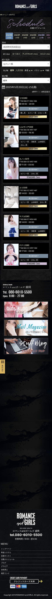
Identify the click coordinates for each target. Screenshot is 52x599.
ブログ (3, 563)
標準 (12, 70)
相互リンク (5, 573)
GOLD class (45, 54)
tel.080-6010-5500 (26, 535)
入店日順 (19, 70)
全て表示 (16, 54)
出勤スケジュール (7, 559)
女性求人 (4, 570)
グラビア (4, 566)
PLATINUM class (30, 54)
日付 (4, 42)
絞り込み (6, 59)
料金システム (6, 552)
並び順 (5, 76)
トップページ (6, 549)
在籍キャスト (6, 556)
